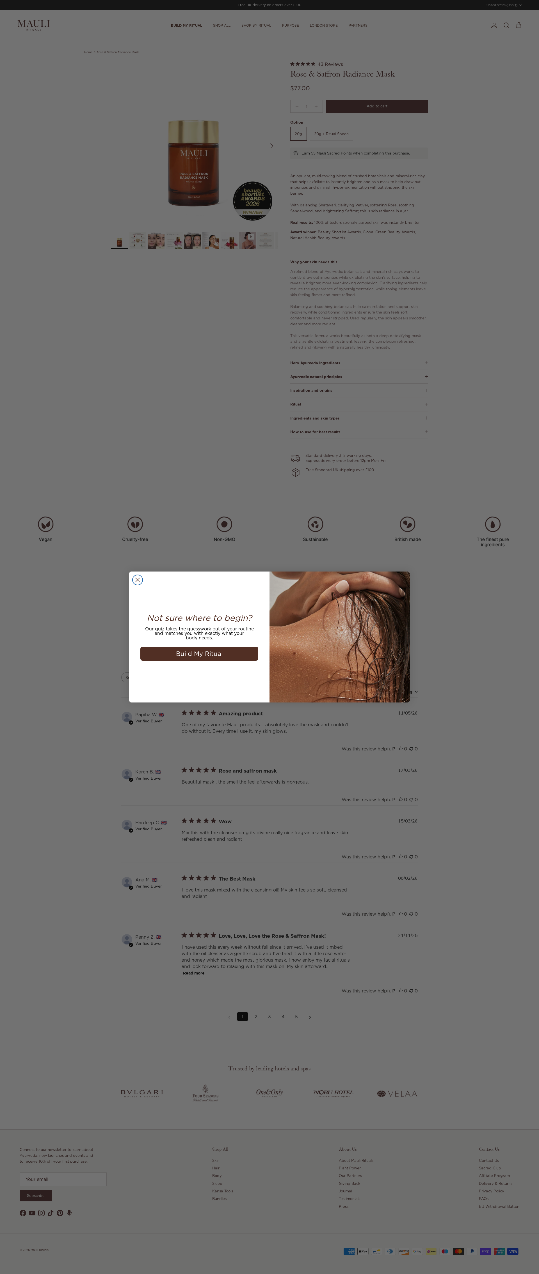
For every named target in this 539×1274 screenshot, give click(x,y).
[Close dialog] (138, 580)
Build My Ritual (199, 653)
